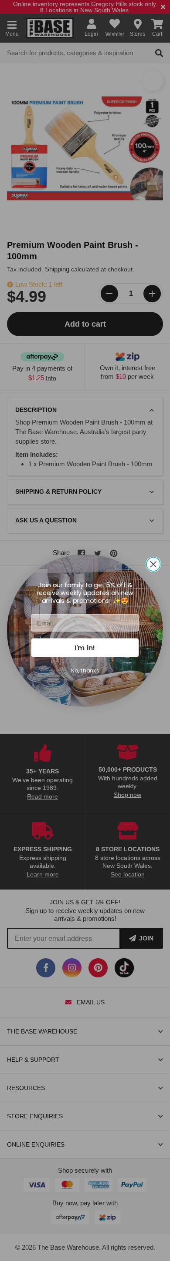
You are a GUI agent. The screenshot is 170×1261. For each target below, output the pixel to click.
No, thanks (85, 670)
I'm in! (85, 647)
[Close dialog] (153, 564)
